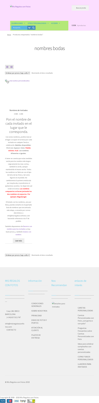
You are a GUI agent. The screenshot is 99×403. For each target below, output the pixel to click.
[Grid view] (7, 67)
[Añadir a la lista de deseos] (8, 82)
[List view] (11, 67)
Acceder (54, 23)
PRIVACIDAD (36, 315)
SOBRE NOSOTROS (39, 311)
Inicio (9, 35)
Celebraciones (17, 23)
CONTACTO (11, 330)
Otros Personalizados (37, 23)
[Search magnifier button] (33, 28)
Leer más (18, 241)
